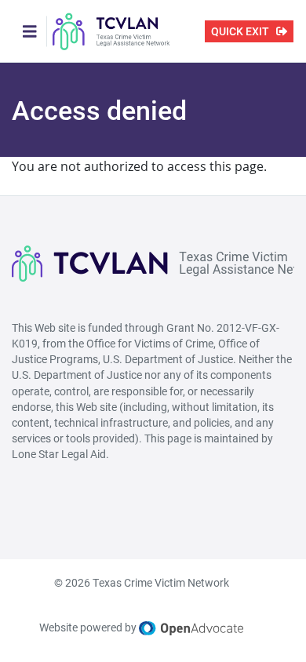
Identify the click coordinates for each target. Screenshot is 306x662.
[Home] (111, 31)
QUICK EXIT (240, 31)
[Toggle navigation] (30, 31)
